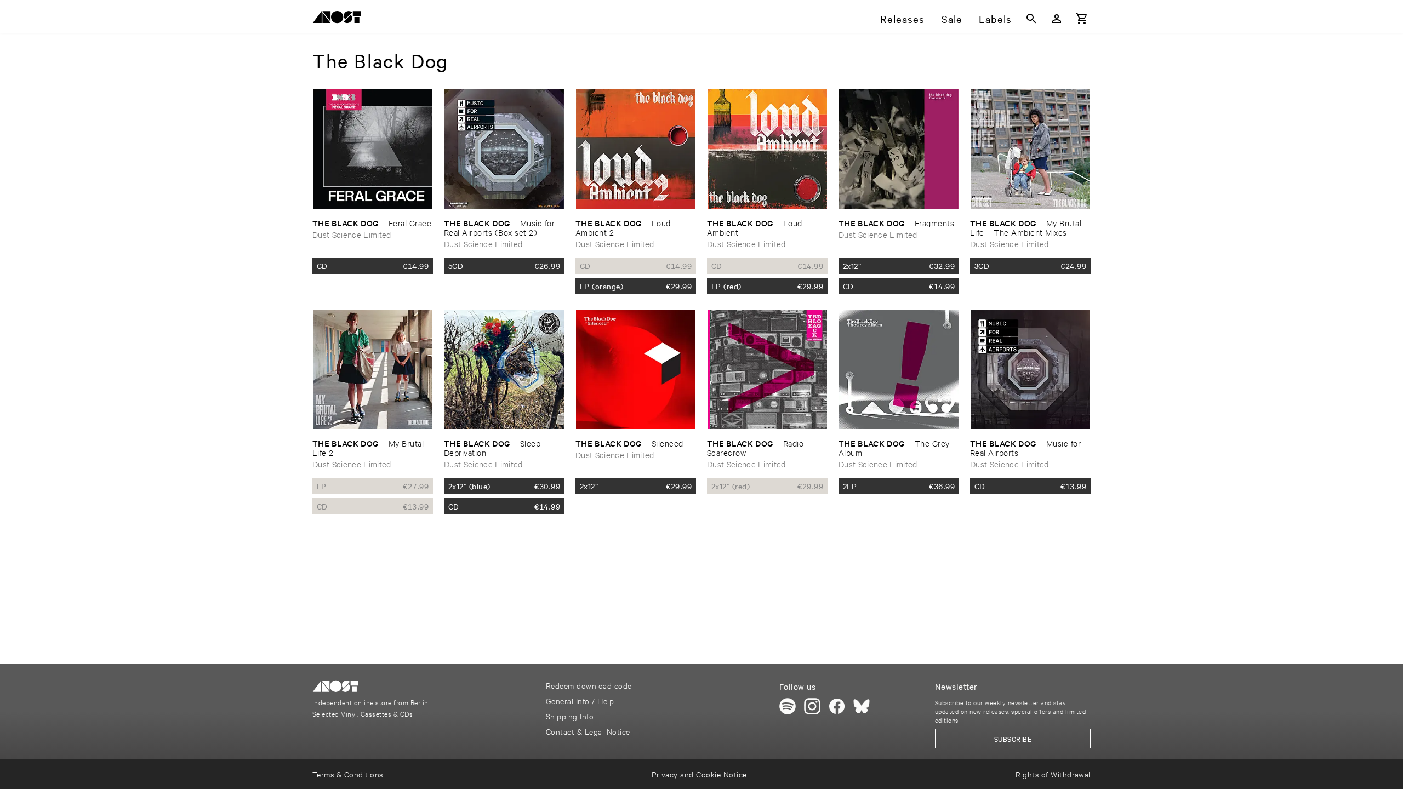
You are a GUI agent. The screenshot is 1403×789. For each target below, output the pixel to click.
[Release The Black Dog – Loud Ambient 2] (635, 149)
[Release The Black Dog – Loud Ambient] (767, 149)
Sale (952, 18)
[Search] (1031, 18)
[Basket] (1082, 18)
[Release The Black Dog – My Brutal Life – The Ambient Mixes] (1030, 149)
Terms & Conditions (347, 774)
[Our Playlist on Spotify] (787, 706)
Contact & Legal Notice (588, 731)
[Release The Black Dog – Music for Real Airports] (1030, 369)
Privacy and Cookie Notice (699, 774)
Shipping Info (570, 716)
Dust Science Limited (351, 234)
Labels (995, 18)
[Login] (1057, 18)
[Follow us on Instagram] (812, 706)
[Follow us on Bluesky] (861, 706)
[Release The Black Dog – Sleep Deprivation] (504, 369)
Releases (902, 18)
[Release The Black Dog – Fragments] (899, 149)
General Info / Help (580, 700)
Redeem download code (589, 685)
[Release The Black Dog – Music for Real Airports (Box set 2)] (504, 149)
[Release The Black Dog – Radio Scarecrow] (767, 369)
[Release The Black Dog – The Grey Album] (899, 369)
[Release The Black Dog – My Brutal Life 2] (372, 369)
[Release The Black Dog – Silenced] (635, 369)
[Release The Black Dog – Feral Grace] (372, 149)
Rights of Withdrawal (1053, 774)
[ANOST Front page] (339, 18)
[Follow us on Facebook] (837, 706)
